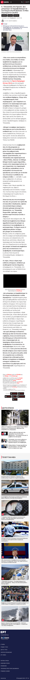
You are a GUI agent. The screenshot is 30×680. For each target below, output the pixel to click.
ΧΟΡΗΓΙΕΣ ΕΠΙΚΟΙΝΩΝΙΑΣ (6, 652)
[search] (22, 2)
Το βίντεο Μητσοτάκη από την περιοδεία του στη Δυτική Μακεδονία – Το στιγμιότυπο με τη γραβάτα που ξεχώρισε (18, 434)
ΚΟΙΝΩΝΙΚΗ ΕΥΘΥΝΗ (5, 663)
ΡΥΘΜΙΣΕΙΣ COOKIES (5, 671)
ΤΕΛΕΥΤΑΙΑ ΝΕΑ (8, 457)
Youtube (20, 381)
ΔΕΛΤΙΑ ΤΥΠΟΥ (4, 649)
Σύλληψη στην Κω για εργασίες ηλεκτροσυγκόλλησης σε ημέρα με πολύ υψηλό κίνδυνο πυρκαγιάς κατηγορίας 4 (14, 540)
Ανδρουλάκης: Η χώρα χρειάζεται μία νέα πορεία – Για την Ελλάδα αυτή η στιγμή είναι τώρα (17, 446)
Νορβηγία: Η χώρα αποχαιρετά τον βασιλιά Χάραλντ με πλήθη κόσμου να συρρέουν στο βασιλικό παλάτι (15, 603)
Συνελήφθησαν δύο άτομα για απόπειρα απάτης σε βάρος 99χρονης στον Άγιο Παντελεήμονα (14, 497)
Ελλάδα (19, 374)
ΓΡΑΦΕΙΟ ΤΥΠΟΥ (4, 647)
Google (21, 378)
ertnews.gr (14, 387)
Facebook (18, 379)
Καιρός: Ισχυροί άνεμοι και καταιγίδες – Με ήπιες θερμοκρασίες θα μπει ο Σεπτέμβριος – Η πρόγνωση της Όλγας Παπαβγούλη (14, 624)
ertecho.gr (19, 291)
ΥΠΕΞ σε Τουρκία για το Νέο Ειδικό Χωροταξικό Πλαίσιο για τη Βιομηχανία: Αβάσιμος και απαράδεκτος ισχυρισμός (14, 428)
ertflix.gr (18, 289)
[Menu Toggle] (11, 2)
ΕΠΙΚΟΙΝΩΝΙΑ (4, 666)
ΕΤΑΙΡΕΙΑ (3, 644)
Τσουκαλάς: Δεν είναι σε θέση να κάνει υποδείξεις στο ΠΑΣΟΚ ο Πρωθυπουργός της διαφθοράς (17, 441)
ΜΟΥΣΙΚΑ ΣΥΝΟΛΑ (5, 660)
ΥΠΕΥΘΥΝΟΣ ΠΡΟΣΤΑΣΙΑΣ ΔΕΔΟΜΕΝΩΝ (10, 668)
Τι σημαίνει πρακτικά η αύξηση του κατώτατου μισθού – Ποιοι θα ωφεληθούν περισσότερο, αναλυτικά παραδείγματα (13, 518)
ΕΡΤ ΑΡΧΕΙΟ (3, 655)
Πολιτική (16, 15)
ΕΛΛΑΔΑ (10, 15)
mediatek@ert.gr (5, 635)
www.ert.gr (3, 678)
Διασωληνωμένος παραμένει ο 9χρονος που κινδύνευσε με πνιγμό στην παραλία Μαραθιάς (13, 477)
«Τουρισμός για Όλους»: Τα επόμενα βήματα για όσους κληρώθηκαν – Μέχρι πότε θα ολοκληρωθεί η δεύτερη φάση (14, 583)
